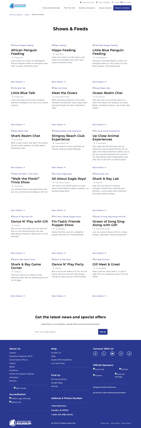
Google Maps (57, 383)
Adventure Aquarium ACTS (20, 356)
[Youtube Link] (112, 353)
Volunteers (14, 377)
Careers (12, 353)
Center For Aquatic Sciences (21, 374)
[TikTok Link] (129, 353)
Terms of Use (105, 423)
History (12, 363)
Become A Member (122, 8)
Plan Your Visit (69, 8)
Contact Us (56, 353)
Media (12, 367)
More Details (17, 82)
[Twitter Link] (104, 353)
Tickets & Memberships (51, 8)
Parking (54, 386)
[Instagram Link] (121, 353)
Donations (13, 370)
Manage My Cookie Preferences (104, 387)
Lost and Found (58, 363)
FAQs (53, 356)
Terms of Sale (115, 423)
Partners (13, 381)
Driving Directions (59, 379)
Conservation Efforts (18, 360)
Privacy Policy (126, 423)
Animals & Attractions (87, 8)
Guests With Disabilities (61, 360)
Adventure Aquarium (16, 15)
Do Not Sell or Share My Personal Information (109, 392)
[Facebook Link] (95, 353)
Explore (27, 15)
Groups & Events (105, 8)
